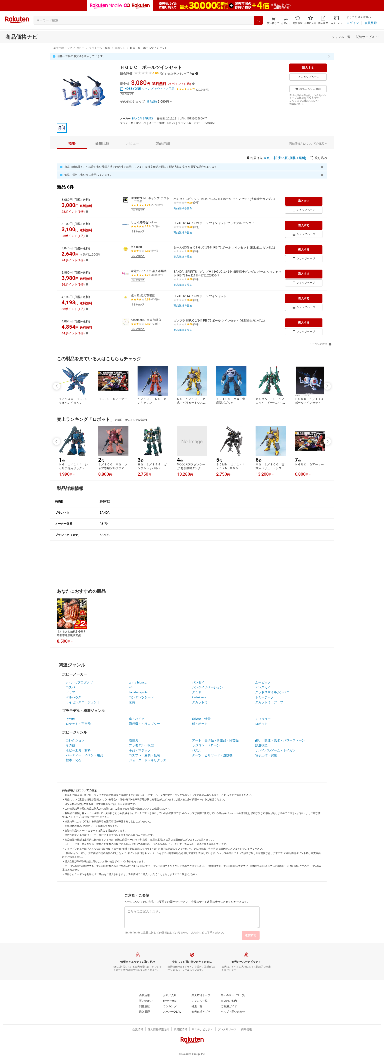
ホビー (80, 48)
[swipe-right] (327, 386)
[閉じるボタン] (329, 56)
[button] (286, 20)
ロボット (120, 48)
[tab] (72, 143)
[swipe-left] (56, 386)
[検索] (258, 20)
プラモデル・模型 (99, 48)
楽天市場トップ (62, 48)
